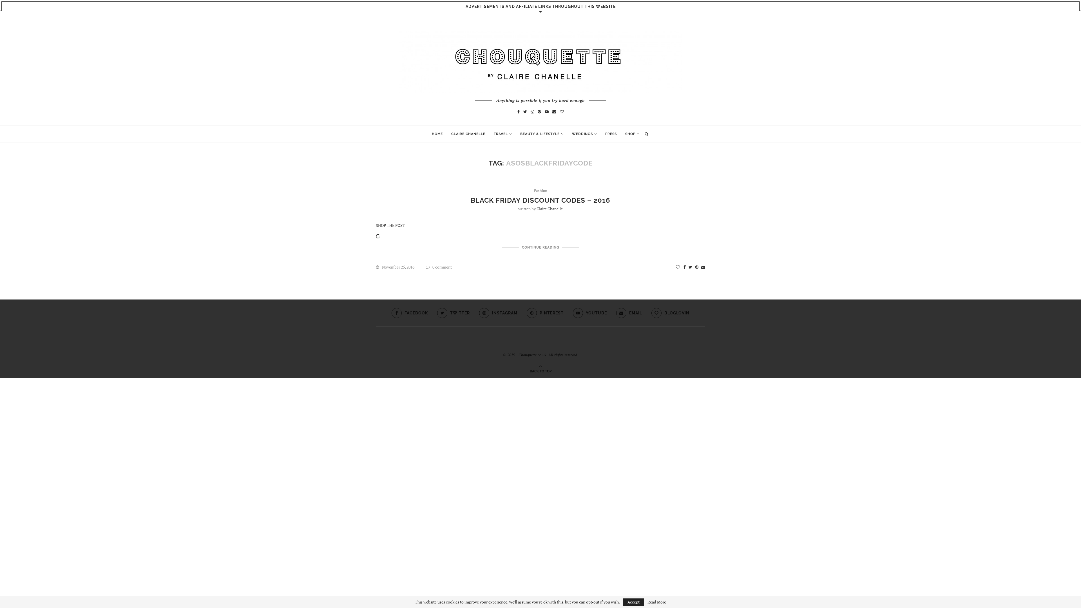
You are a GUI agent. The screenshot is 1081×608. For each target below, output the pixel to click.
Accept (633, 602)
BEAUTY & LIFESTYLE (540, 134)
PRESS (611, 134)
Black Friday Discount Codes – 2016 (540, 200)
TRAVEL (501, 134)
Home (437, 134)
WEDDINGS (582, 134)
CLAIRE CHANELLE (468, 134)
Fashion (540, 191)
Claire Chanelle (550, 208)
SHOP (630, 134)
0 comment (442, 267)
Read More (656, 602)
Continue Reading (540, 247)
